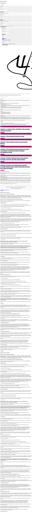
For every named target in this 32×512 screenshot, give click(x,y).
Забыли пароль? (2, 19)
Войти (1, 20)
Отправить (3, 34)
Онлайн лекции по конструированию (8, 93)
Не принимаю (2, 511)
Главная (3, 28)
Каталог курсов (2, 14)
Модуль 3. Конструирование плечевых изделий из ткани (22, 93)
